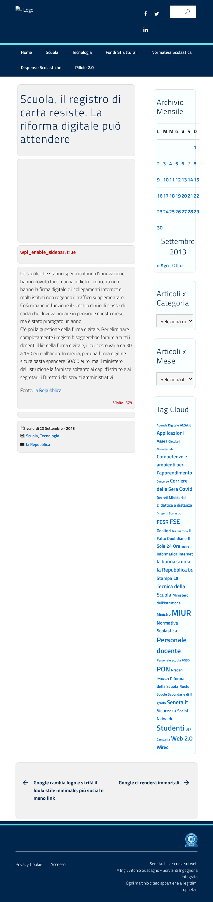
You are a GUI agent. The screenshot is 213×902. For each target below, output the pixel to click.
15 (196, 179)
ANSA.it (185, 425)
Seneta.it (177, 702)
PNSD (186, 660)
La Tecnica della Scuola (171, 586)
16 (160, 195)
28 (190, 211)
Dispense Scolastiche (41, 67)
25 (172, 211)
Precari (176, 670)
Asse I (162, 441)
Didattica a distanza (174, 505)
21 (190, 195)
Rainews (163, 678)
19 (178, 195)
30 (160, 227)
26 (178, 211)
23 (160, 211)
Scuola (52, 52)
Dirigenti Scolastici (169, 513)
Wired (163, 747)
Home (26, 52)
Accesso (57, 864)
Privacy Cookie (29, 864)
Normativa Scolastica (171, 52)
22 (196, 195)
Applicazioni (170, 433)
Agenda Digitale (168, 425)
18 (172, 195)
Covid (185, 489)
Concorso (163, 481)
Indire (185, 546)
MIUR (181, 613)
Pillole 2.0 (84, 67)
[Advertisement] (76, 200)
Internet (186, 554)
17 (166, 195)
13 (184, 179)
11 (172, 179)
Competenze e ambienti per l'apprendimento (174, 464)
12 (178, 179)
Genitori (164, 531)
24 (166, 211)
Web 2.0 (181, 738)
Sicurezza (166, 710)
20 (184, 195)
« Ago (163, 265)
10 (166, 179)
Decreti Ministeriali (171, 497)
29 (196, 211)
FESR (163, 522)
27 (184, 211)
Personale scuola (169, 660)
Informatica (167, 554)
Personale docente (172, 645)
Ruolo (184, 686)
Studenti (171, 727)
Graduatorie (180, 531)
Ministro (164, 614)
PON (163, 669)
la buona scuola (173, 561)
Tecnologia (82, 52)
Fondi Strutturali (122, 52)
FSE (175, 521)
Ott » (177, 265)
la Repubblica (48, 390)
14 (190, 179)
